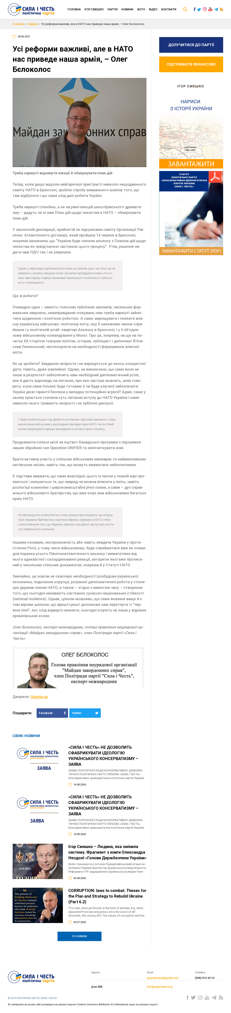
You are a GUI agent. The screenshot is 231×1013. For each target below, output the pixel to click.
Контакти (168, 9)
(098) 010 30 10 (204, 978)
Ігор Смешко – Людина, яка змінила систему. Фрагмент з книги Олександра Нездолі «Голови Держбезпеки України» (107, 852)
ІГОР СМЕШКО (94, 9)
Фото (141, 9)
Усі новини (79, 936)
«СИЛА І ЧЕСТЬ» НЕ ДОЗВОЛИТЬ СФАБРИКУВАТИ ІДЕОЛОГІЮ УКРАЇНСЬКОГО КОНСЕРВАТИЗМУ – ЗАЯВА (103, 756)
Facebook (45, 713)
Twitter (77, 713)
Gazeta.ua (39, 697)
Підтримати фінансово (191, 64)
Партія (112, 9)
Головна (74, 9)
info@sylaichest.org (159, 986)
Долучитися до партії (191, 45)
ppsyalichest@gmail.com (163, 978)
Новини (127, 9)
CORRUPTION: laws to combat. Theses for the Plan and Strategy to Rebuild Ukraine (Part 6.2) (107, 896)
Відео (153, 9)
